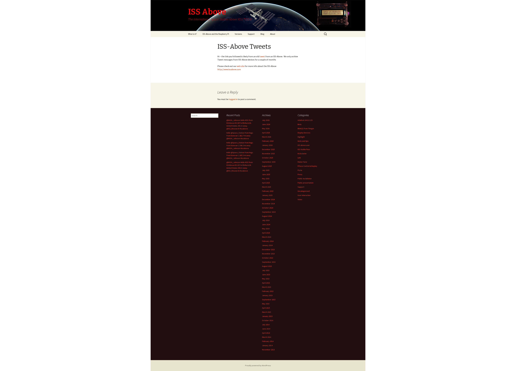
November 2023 (268, 253)
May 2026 (265, 128)
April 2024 (266, 233)
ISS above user (304, 145)
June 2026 (266, 124)
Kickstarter (302, 153)
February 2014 (267, 341)
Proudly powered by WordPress (258, 365)
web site (241, 66)
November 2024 (268, 203)
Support (251, 34)
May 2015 (265, 304)
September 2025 (268, 162)
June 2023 (266, 274)
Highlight (301, 137)
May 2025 (265, 178)
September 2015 (268, 299)
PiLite (300, 170)
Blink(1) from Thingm (306, 128)
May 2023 (265, 278)
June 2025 (266, 174)
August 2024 (267, 216)
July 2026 (265, 120)
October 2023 (267, 258)
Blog (262, 34)
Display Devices (304, 132)
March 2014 (266, 337)
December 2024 (268, 199)
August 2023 (267, 266)
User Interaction (304, 195)
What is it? (192, 34)
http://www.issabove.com (229, 69)
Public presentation (305, 183)
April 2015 (266, 308)
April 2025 (266, 183)
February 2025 (267, 191)
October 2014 (267, 320)
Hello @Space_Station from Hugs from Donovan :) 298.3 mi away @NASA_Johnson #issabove (239, 145)
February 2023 (267, 291)
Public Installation (305, 178)
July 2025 (265, 170)
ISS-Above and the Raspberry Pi (216, 34)
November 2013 (268, 349)
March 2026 (266, 137)
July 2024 (265, 220)
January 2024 (267, 245)
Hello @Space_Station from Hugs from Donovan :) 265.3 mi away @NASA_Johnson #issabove (239, 155)
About (272, 34)
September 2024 (268, 212)
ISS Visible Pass (304, 149)
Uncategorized (304, 191)
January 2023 (267, 295)
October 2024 (267, 208)
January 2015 (267, 316)
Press (300, 174)
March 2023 (266, 287)
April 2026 (266, 132)
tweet (262, 56)
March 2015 (266, 312)
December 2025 (268, 149)
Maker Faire (302, 162)
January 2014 (267, 345)
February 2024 (267, 241)
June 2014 (266, 329)
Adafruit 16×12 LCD (305, 120)
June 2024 (266, 224)
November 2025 (268, 153)
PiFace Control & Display (307, 166)
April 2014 (266, 333)
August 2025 (267, 166)
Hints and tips (303, 141)
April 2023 (266, 283)
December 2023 (268, 249)
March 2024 (266, 237)
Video (300, 199)
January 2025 (267, 195)
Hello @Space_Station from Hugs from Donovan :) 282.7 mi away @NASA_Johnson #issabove (239, 136)
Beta (299, 124)
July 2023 (265, 270)
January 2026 (267, 145)
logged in (233, 99)
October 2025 (267, 158)
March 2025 (266, 187)
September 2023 (268, 262)
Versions (238, 34)
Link (299, 158)
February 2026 (267, 141)
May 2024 (265, 228)
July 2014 (265, 324)
